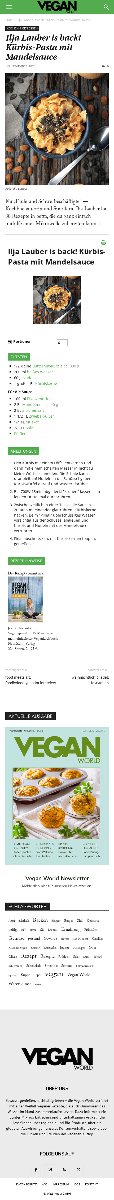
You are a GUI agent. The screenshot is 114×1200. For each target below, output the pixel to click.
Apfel (11, 921)
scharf (98, 957)
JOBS (77, 1184)
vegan (54, 974)
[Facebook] (35, 1170)
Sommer (66, 966)
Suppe (25, 975)
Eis (42, 930)
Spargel (12, 975)
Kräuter (35, 948)
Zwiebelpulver (41, 416)
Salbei (86, 957)
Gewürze (50, 939)
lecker (64, 948)
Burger (68, 920)
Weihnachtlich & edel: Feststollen (90, 680)
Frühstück (90, 930)
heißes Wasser (40, 371)
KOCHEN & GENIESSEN (22, 29)
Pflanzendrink (39, 398)
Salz (29, 427)
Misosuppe (79, 948)
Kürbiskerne (46, 383)
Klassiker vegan (17, 948)
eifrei (33, 930)
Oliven (12, 957)
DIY (23, 930)
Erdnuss (53, 930)
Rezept (29, 956)
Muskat (32, 421)
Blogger (55, 921)
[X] (78, 1170)
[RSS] (64, 1170)
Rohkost (63, 957)
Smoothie (51, 966)
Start (8, 20)
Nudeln (29, 377)
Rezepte (47, 956)
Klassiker (97, 939)
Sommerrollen (84, 966)
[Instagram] (50, 1169)
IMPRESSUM (60, 1184)
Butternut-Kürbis (47, 366)
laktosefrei (49, 948)
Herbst (65, 939)
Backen (40, 920)
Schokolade (33, 966)
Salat (76, 957)
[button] (9, 7)
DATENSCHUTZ (26, 1184)
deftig (12, 930)
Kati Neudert (80, 939)
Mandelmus (32, 404)
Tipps (37, 975)
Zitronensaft (33, 410)
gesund (34, 939)
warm (38, 984)
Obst (92, 948)
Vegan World (79, 975)
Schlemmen (15, 966)
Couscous (93, 920)
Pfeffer (20, 433)
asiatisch (24, 920)
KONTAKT (91, 1184)
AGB (44, 1184)
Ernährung (71, 930)
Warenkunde (19, 984)
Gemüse (16, 938)
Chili (80, 920)
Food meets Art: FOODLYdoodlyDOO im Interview (30, 680)
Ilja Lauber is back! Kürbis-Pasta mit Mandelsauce (42, 47)
